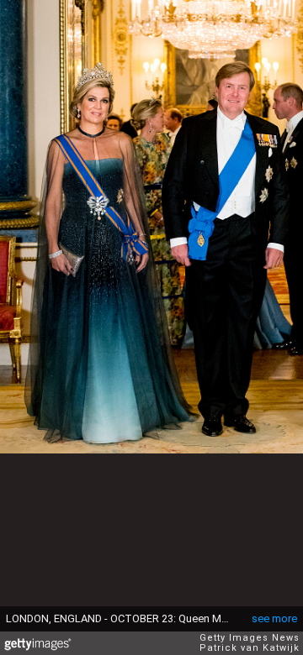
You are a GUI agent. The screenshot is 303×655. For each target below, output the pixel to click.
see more (274, 618)
